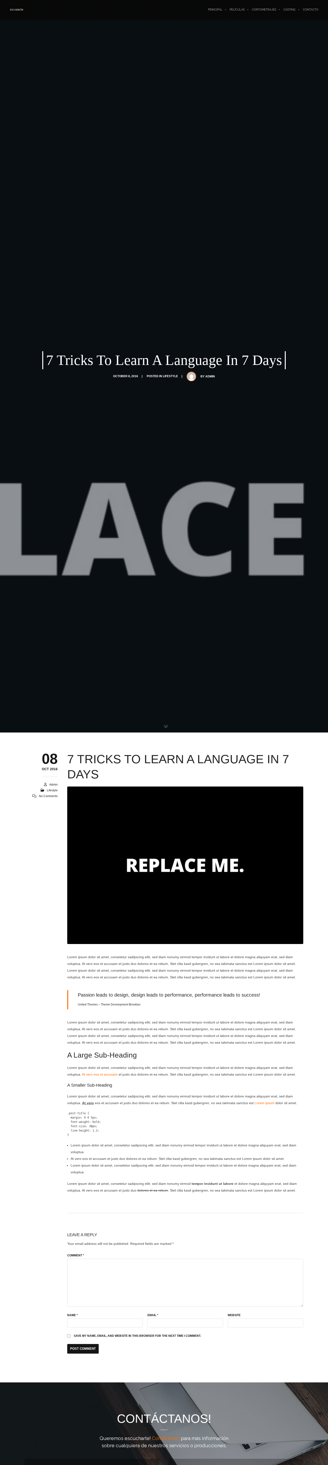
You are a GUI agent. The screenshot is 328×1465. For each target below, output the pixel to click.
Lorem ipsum (264, 1103)
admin (210, 376)
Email (152, 1315)
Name (72, 1315)
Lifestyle (170, 376)
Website (234, 1315)
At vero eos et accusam (100, 1074)
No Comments (48, 796)
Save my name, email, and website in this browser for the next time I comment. (137, 1336)
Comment (75, 1255)
